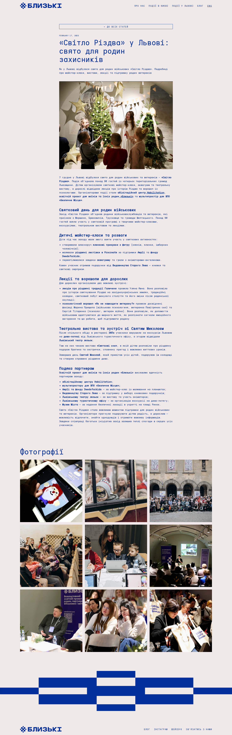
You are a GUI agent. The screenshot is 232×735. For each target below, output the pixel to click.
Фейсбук (176, 729)
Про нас (139, 5)
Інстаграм (161, 729)
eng (209, 5)
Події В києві (158, 5)
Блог (200, 5)
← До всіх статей (116, 26)
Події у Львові (183, 5)
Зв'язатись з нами (199, 729)
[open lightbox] (51, 491)
